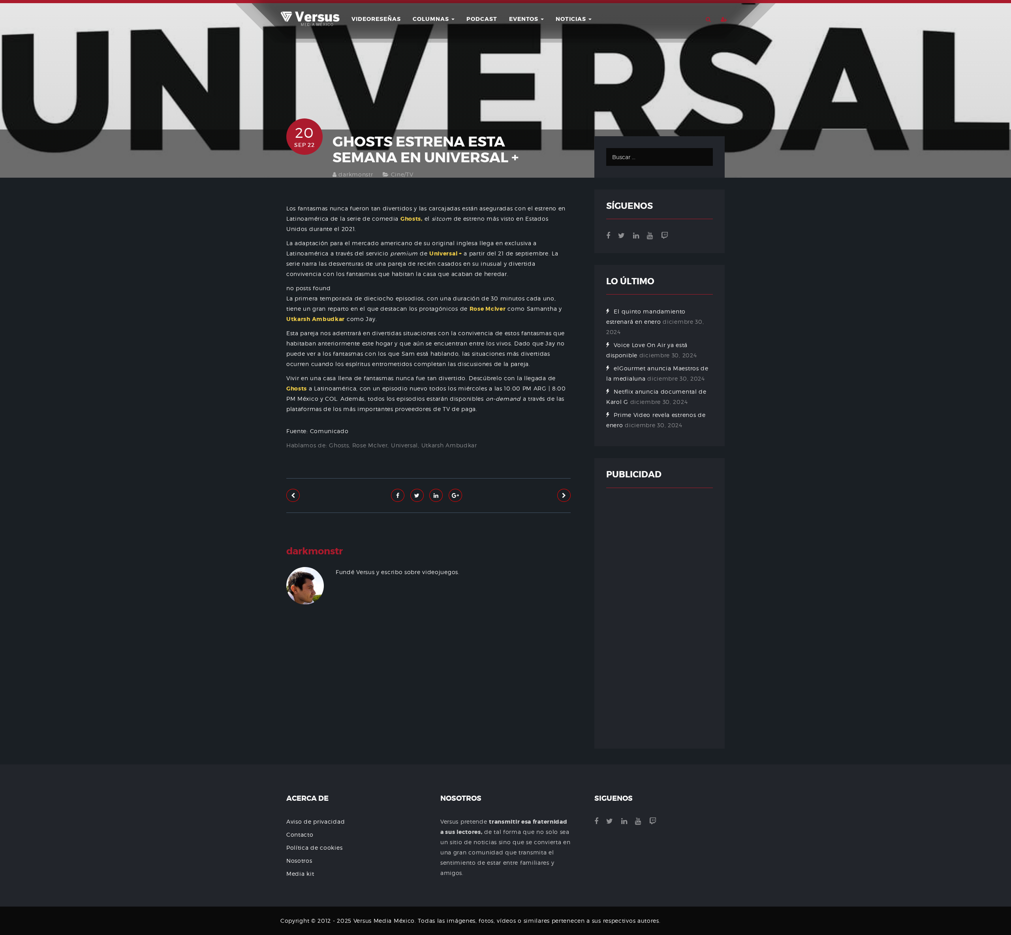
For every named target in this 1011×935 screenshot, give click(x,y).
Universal (404, 445)
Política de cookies (314, 847)
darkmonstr (355, 174)
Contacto (300, 834)
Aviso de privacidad (315, 821)
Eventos (524, 19)
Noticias (572, 19)
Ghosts (339, 445)
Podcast (481, 19)
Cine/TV (402, 174)
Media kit (300, 873)
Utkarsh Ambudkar (449, 445)
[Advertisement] (428, 708)
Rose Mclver (370, 445)
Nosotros (299, 860)
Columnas (432, 19)
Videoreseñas (376, 19)
